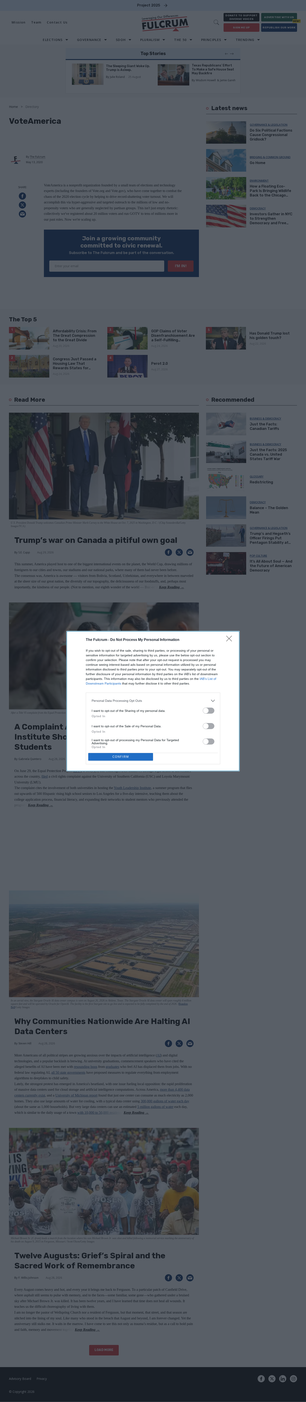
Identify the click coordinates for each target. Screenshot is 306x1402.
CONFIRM (120, 756)
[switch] (208, 711)
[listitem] (153, 700)
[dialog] (153, 701)
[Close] (230, 640)
